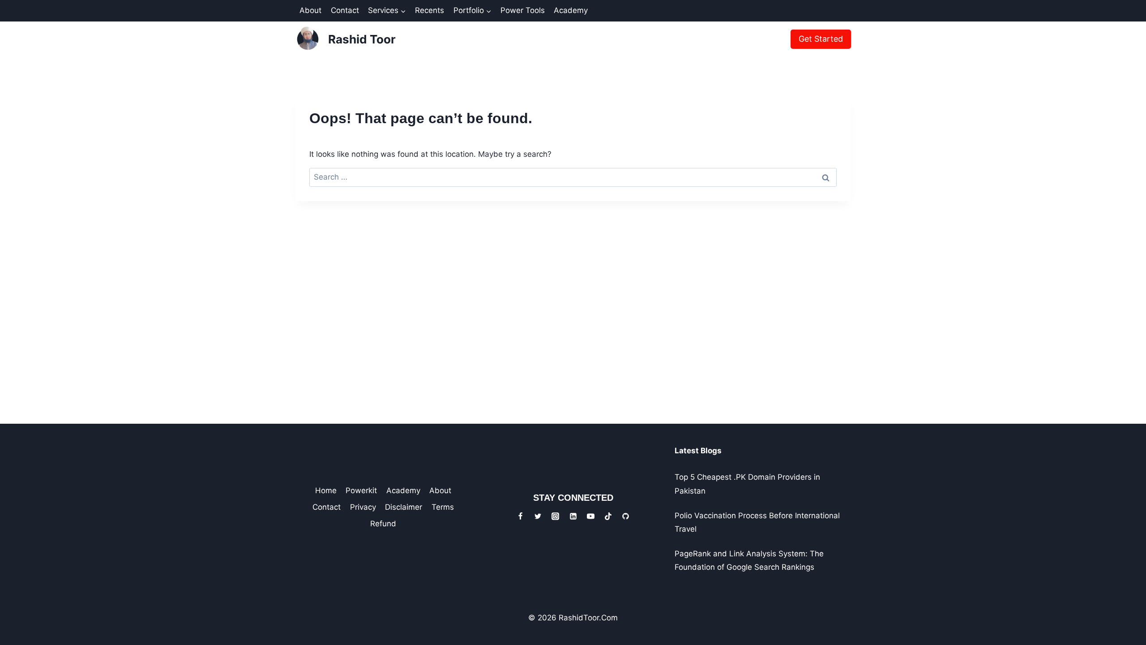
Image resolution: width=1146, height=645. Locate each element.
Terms (443, 507)
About (310, 10)
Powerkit (361, 490)
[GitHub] (625, 516)
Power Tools (522, 10)
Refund (383, 523)
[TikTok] (608, 516)
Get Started (821, 38)
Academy (571, 10)
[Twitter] (538, 516)
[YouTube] (590, 516)
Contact (345, 10)
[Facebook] (520, 516)
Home (326, 490)
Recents (429, 10)
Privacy (363, 507)
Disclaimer (403, 507)
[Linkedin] (573, 516)
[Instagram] (555, 516)
